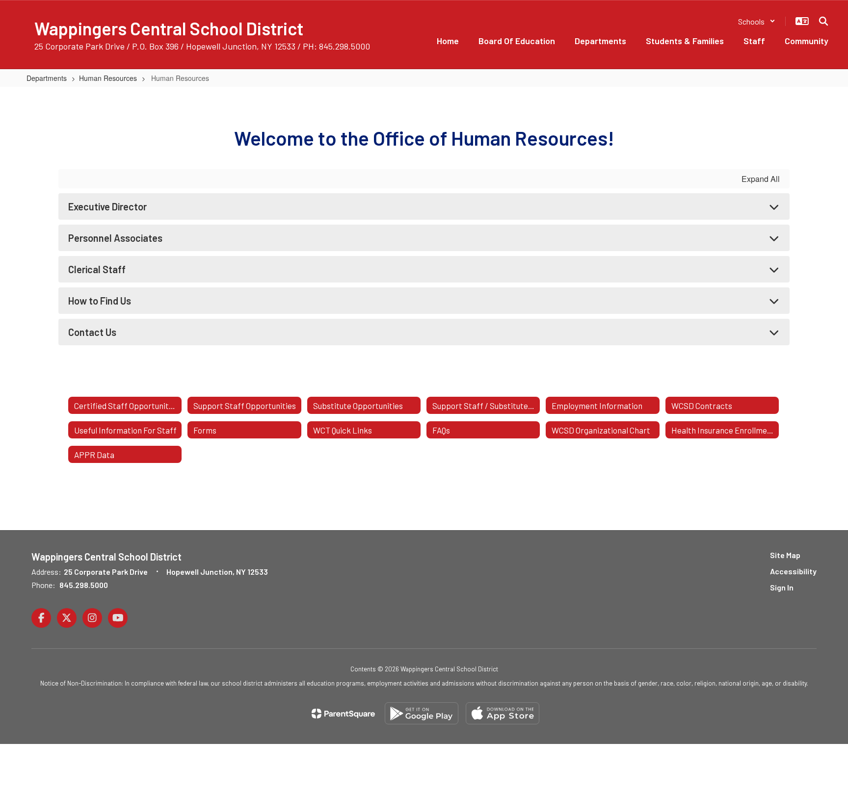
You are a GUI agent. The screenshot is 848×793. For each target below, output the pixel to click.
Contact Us (92, 332)
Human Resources (108, 78)
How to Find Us (99, 301)
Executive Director (107, 206)
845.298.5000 (83, 584)
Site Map (785, 555)
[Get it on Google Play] (421, 713)
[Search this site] (823, 21)
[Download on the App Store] (502, 713)
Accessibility (793, 571)
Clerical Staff (97, 269)
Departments (46, 78)
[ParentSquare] (343, 713)
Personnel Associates (115, 238)
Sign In (782, 587)
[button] (756, 21)
